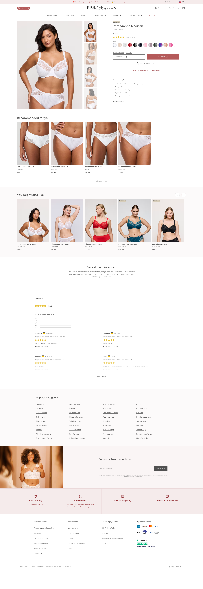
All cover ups (141, 409)
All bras (139, 404)
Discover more (101, 181)
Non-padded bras (110, 413)
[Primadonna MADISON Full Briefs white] (134, 143)
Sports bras (141, 421)
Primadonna (108, 434)
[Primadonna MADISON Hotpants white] (33, 143)
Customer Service (40, 522)
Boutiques (25, 8)
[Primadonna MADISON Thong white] (101, 143)
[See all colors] (175, 45)
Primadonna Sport (77, 438)
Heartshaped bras (143, 417)
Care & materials (118, 102)
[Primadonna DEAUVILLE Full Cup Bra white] (33, 220)
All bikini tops (108, 430)
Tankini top (141, 430)
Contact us (38, 553)
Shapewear (107, 409)
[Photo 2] (36, 108)
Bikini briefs (74, 426)
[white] (115, 45)
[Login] (178, 8)
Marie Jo (106, 438)
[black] (135, 45)
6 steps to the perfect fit (77, 543)
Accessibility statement (53, 567)
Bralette (139, 413)
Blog (70, 548)
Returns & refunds (40, 548)
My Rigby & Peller (108, 528)
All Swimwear (75, 430)
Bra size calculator (118, 52)
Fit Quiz (71, 538)
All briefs (39, 409)
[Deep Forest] (155, 45)
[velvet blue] (140, 45)
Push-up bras (108, 417)
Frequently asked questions (44, 528)
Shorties (139, 426)
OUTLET (152, 16)
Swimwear (99, 16)
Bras (83, 16)
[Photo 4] (62, 108)
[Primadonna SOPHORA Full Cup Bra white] (67, 220)
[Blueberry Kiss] (160, 45)
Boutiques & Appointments (112, 538)
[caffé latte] (120, 45)
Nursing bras (41, 426)
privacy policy (127, 475)
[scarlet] (130, 45)
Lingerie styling (73, 528)
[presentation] (177, 195)
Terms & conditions (37, 567)
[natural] (125, 45)
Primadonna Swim (44, 438)
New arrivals (52, 16)
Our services (73, 522)
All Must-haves (109, 404)
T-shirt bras (40, 417)
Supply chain (67, 567)
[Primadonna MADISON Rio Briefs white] (67, 143)
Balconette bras (76, 417)
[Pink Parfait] (145, 45)
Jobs (104, 543)
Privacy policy (24, 567)
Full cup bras (41, 413)
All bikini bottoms (43, 434)
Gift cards (40, 404)
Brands (116, 16)
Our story (105, 533)
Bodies (72, 409)
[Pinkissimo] (171, 45)
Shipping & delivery (41, 543)
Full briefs (107, 426)
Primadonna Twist (144, 434)
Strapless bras (108, 421)
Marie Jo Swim (142, 438)
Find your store (73, 533)
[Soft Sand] (150, 45)
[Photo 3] (49, 108)
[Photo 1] (24, 108)
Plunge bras (41, 421)
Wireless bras (74, 421)
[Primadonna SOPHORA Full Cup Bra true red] (101, 220)
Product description (119, 80)
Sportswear (74, 434)
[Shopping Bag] (183, 8)
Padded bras (74, 413)
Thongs (39, 430)
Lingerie (68, 16)
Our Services (134, 16)
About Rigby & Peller (110, 522)
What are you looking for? (166, 8)
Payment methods (41, 538)
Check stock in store (147, 63)
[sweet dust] (165, 45)
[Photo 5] (75, 108)
